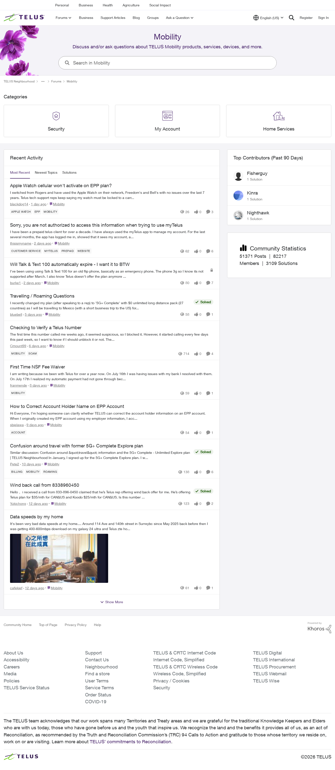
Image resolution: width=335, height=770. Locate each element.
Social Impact (160, 5)
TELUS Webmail (269, 673)
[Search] (292, 18)
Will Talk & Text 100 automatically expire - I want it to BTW (70, 264)
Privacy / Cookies (171, 680)
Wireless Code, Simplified (179, 673)
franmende (18, 385)
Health (108, 5)
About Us (13, 652)
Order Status (98, 694)
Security (161, 687)
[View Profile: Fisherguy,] (238, 176)
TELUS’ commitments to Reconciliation (130, 741)
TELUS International (274, 659)
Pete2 (14, 464)
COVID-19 (95, 701)
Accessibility (16, 659)
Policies (12, 680)
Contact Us (97, 659)
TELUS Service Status (27, 687)
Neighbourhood (101, 666)
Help (97, 625)
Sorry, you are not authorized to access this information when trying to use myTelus (96, 225)
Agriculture (131, 5)
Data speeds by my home (36, 516)
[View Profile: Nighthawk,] (238, 215)
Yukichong (18, 503)
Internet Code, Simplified (178, 659)
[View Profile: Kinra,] (238, 195)
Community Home (18, 625)
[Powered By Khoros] (319, 627)
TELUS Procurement (274, 666)
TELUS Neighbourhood (19, 81)
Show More (114, 602)
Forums (56, 81)
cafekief (16, 588)
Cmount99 (18, 346)
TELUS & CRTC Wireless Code (185, 666)
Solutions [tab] (69, 172)
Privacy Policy (76, 625)
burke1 (15, 283)
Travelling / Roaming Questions (42, 296)
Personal (62, 5)
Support (93, 652)
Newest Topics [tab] (46, 172)
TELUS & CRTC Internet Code (184, 652)
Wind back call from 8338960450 (44, 485)
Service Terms (99, 687)
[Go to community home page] (25, 18)
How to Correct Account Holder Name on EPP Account (67, 406)
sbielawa (17, 425)
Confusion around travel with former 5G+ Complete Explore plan (76, 445)
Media (10, 673)
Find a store (97, 673)
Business (86, 5)
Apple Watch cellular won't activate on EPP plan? (61, 185)
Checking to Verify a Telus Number (45, 327)
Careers (12, 666)
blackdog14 (19, 204)
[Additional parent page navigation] (43, 81)
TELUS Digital (267, 652)
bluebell (16, 314)
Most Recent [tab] (20, 172)
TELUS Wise (266, 680)
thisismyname (20, 243)
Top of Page (48, 625)
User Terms (97, 680)
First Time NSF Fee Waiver (37, 366)
